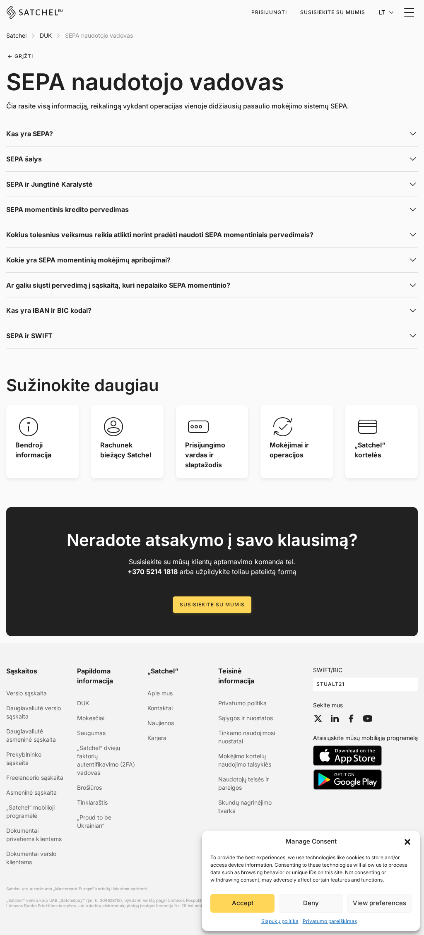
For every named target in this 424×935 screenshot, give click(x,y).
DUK (46, 35)
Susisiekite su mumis (332, 12)
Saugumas (91, 732)
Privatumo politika (242, 703)
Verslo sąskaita (26, 693)
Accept (242, 903)
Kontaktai (160, 707)
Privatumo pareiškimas (330, 921)
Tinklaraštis (92, 802)
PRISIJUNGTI (269, 12)
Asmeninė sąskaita (31, 792)
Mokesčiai (90, 717)
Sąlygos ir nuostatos (245, 717)
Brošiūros (89, 787)
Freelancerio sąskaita (34, 777)
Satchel (16, 35)
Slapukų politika (280, 921)
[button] (407, 841)
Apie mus (160, 693)
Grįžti (23, 56)
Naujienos (160, 722)
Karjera (156, 737)
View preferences (379, 903)
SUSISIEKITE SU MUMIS (212, 604)
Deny (311, 903)
